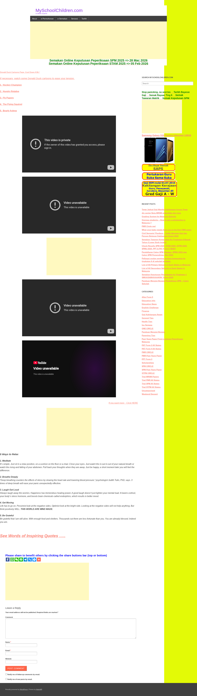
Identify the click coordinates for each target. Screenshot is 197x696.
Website (8, 659)
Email (8, 650)
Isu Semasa (147, 325)
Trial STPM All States (151, 387)
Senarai (74, 19)
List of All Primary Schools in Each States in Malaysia (166, 265)
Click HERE (132, 403)
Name (8, 642)
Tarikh (84, 19)
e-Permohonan (47, 19)
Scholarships (148, 363)
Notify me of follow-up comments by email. (24, 674)
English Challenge (150, 307)
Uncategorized (148, 391)
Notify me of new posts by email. (20, 679)
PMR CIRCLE (147, 352)
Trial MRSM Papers (150, 377)
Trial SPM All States (150, 384)
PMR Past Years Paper (152, 356)
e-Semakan (62, 19)
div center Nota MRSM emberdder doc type (161, 213)
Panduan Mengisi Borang (153, 332)
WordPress (24, 689)
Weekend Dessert (150, 394)
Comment (9, 617)
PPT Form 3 (147, 359)
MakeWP (39, 689)
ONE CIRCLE (147, 328)
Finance (145, 311)
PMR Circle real (149, 226)
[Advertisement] (98, 40)
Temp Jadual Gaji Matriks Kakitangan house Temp (165, 209)
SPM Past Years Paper (152, 370)
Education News (149, 304)
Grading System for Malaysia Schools (159, 216)
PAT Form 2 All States (151, 345)
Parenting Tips (148, 335)
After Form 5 (147, 297)
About (34, 19)
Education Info (148, 301)
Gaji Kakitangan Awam (152, 314)
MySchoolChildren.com (59, 10)
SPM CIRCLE (147, 366)
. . (158, 92)
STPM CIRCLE (148, 373)
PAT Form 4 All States (151, 349)
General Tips (147, 318)
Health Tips (147, 321)
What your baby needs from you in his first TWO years (166, 230)
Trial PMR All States (150, 380)
